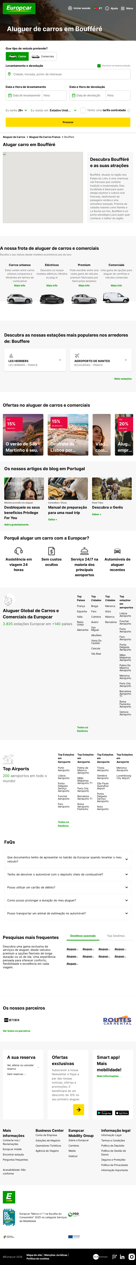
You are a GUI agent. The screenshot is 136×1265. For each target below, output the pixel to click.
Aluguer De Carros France (44, 136)
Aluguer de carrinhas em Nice (104, 956)
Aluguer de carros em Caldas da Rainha (121, 948)
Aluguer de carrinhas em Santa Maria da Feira (121, 956)
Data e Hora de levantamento (26, 87)
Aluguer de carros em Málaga (104, 948)
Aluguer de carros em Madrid (89, 948)
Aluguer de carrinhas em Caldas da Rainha (73, 963)
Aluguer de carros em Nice (89, 956)
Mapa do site (34, 1254)
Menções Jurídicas (55, 1254)
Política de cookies (38, 1258)
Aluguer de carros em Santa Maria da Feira (73, 956)
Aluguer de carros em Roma (73, 948)
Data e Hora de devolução (87, 87)
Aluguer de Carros (14, 136)
